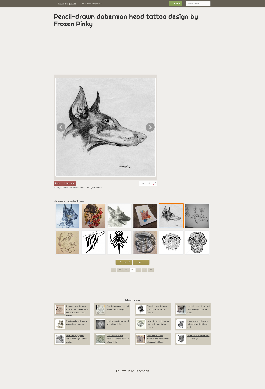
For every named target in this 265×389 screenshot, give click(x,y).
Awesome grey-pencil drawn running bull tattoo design (77, 338)
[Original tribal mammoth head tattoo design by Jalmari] (119, 242)
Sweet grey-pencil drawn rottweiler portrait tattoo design (198, 324)
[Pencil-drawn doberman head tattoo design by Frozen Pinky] (171, 215)
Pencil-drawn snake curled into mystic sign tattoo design (158, 324)
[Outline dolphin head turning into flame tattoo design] (93, 242)
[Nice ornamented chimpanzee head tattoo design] (197, 242)
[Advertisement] (121, 51)
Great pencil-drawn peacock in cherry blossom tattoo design (118, 338)
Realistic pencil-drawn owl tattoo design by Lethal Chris (198, 309)
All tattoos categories (91, 3)
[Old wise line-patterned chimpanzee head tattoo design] (171, 242)
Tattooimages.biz (66, 3)
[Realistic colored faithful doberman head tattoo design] (67, 215)
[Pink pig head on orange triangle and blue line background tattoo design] (61, 127)
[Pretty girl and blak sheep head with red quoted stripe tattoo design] (93, 215)
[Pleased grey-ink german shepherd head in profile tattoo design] (119, 215)
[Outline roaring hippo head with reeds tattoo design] (67, 242)
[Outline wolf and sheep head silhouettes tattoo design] (150, 127)
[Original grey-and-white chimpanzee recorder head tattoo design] (145, 242)
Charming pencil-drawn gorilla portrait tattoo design (157, 309)
